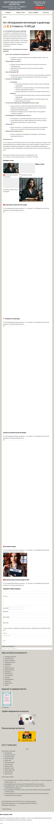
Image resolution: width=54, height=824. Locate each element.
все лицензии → (6, 707)
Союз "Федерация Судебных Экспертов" (26, 803)
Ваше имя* (5, 611)
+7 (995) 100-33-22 (39, 3)
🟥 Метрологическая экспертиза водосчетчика (16, 580)
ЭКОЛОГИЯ (7, 681)
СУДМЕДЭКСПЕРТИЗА (10, 657)
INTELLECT (7, 677)
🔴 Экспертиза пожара (9, 546)
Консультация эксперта (8, 777)
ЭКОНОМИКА (7, 672)
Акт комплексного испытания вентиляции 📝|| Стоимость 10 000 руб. (20, 157)
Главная (8, 12)
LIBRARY (4, 17)
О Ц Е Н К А (7, 666)
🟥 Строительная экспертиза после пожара (10, 176)
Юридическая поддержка (8, 646)
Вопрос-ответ (20, 12)
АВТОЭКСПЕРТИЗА (9, 670)
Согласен (1, 823)
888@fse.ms (39, 5)
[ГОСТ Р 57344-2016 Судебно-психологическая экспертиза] (27, 749)
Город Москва (8, 753)
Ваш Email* (5, 608)
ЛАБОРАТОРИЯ (8, 683)
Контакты (46, 12)
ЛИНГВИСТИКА (8, 673)
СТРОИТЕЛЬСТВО (8, 658)
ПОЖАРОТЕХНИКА (9, 668)
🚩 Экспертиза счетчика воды (25, 176)
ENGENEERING (7, 664)
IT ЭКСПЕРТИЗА (8, 675)
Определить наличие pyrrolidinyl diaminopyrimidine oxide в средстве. (27, 784)
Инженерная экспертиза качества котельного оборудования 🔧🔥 (20, 155)
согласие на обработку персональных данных (19, 628)
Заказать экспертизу (39, 8)
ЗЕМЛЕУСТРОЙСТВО (9, 660)
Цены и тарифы (33, 12)
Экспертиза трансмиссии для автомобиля (10, 190)
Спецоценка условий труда (8, 805)
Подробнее (29, 820)
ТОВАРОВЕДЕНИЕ (8, 679)
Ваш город (5, 622)
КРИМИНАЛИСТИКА (9, 662)
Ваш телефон (6, 617)
